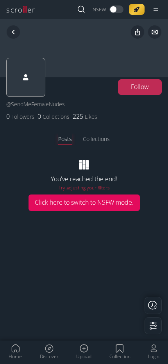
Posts (65, 139)
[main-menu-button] (156, 9)
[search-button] (81, 9)
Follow (140, 86)
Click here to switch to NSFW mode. (84, 202)
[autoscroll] (153, 305)
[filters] (153, 325)
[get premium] (137, 9)
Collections (96, 139)
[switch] (108, 9)
